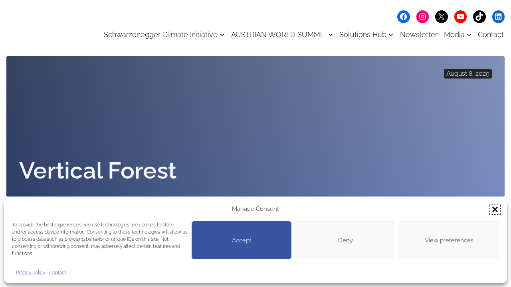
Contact (57, 272)
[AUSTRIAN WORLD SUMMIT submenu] (330, 34)
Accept (242, 240)
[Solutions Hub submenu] (390, 34)
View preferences (449, 240)
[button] (495, 209)
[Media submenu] (469, 34)
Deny (345, 240)
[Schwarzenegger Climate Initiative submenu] (222, 34)
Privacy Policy (30, 272)
